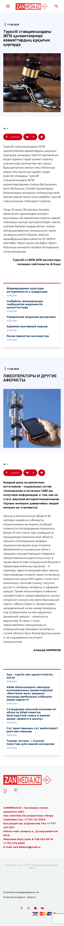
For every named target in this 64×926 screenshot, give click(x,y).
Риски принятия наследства (28, 336)
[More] (41, 137)
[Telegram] (35, 908)
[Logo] (32, 6)
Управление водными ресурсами (31, 316)
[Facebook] (21, 908)
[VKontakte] (42, 908)
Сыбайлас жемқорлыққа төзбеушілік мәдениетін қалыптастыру (25, 304)
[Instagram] (28, 908)
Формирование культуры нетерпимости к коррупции (27, 290)
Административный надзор (27, 326)
